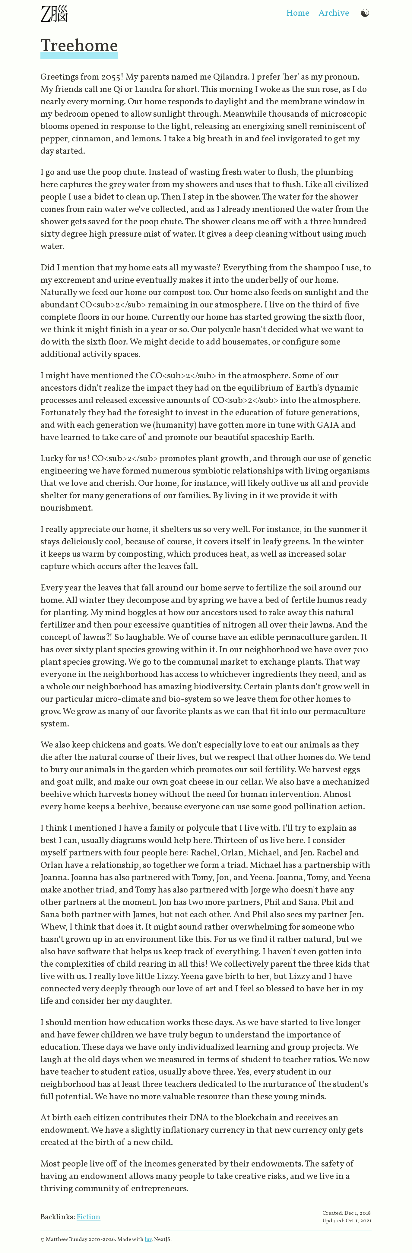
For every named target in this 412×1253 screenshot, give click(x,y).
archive (334, 13)
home (297, 13)
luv (148, 1239)
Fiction (88, 1217)
